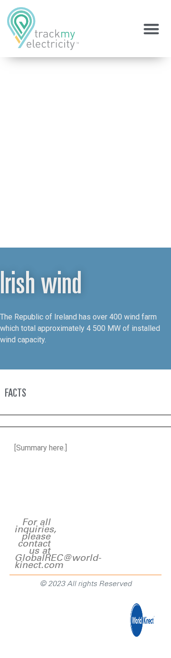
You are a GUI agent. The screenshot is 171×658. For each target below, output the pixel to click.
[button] (151, 28)
